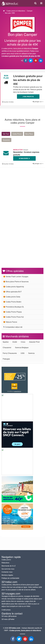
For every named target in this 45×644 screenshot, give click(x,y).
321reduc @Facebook (9, 616)
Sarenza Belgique (21, 347)
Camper (29, 11)
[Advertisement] (22, 195)
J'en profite (28, 96)
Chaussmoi (7, 347)
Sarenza (31, 353)
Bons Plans (29, 134)
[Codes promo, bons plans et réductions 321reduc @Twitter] (19, 639)
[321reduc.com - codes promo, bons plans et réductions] (10, 3)
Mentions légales (7, 575)
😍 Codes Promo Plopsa (12, 312)
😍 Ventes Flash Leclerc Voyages (15, 276)
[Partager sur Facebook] (26, 61)
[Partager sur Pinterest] (36, 61)
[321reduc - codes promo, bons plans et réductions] (31, 639)
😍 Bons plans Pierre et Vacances (16, 281)
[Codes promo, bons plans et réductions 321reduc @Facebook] (13, 639)
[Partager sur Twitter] (31, 61)
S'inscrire (24, 158)
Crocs (23, 342)
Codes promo (6, 559)
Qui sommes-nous (8, 569)
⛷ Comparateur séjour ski (12, 327)
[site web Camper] (22, 24)
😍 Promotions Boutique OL (13, 307)
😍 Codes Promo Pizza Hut (13, 317)
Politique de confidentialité (10, 578)
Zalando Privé (34, 342)
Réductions (5, 562)
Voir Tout (6, 134)
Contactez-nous (7, 572)
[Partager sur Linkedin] (41, 61)
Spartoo (6, 342)
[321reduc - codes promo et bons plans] (25, 639)
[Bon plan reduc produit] (22, 45)
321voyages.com (11, 593)
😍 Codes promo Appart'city (13, 286)
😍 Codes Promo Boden (12, 301)
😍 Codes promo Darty (11, 296)
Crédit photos (6, 610)
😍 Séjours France (10, 322)
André (14, 342)
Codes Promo (17, 134)
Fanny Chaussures (10, 353)
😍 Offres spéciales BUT (12, 291)
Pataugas (6, 359)
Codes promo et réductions (15, 11)
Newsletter (6, 140)
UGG (22, 353)
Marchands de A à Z (8, 566)
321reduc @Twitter (8, 619)
